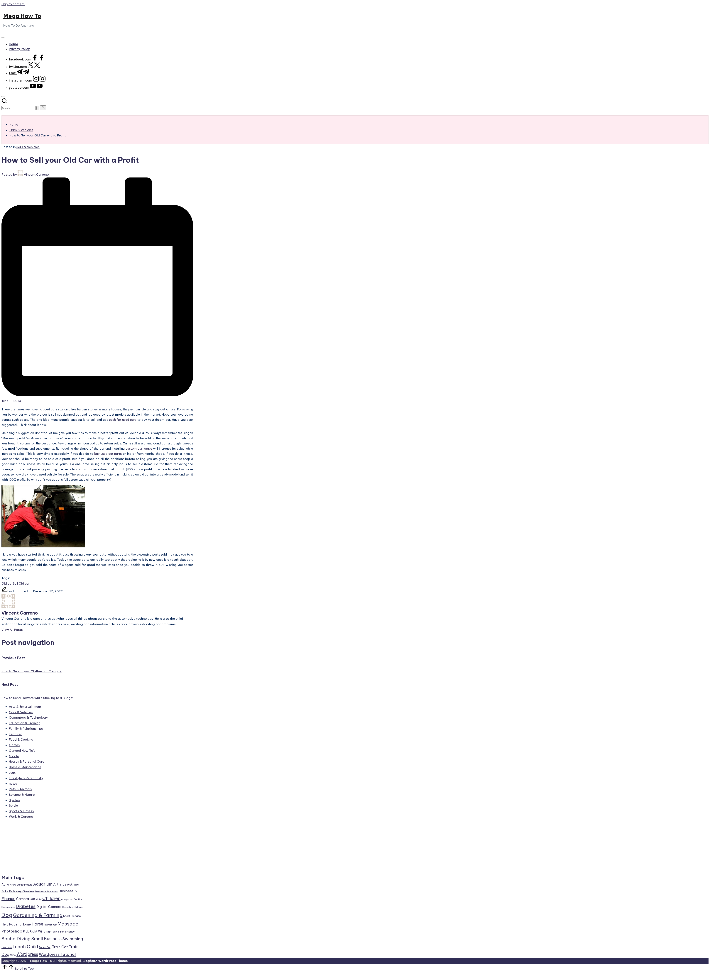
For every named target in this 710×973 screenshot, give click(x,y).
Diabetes (26, 906)
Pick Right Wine (34, 931)
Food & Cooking (21, 739)
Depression (8, 907)
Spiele (13, 805)
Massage (68, 924)
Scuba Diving (16, 939)
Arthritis (59, 884)
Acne (5, 884)
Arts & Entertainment (25, 707)
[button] (37, 108)
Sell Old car (21, 583)
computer (67, 899)
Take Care (6, 947)
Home (26, 924)
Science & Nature (22, 795)
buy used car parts (108, 454)
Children (51, 898)
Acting (13, 885)
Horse (37, 924)
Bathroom (41, 891)
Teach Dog (45, 947)
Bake (5, 891)
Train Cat (60, 947)
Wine (13, 955)
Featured (15, 734)
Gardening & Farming (37, 915)
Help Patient (11, 924)
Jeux (12, 773)
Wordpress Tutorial (57, 954)
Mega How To (22, 15)
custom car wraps (139, 448)
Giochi (14, 756)
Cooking (78, 899)
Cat (33, 899)
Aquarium (43, 884)
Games (14, 745)
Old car (7, 583)
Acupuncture (24, 884)
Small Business (46, 938)
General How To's (22, 751)
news (13, 783)
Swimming (72, 938)
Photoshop (11, 931)
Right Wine (52, 931)
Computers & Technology (28, 717)
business (52, 891)
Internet (48, 924)
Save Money (67, 931)
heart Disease (72, 916)
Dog (6, 915)
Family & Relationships (26, 729)
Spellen (14, 800)
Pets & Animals (20, 789)
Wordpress (27, 954)
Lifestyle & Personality (26, 778)
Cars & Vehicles (28, 147)
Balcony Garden (21, 891)
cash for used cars (122, 420)
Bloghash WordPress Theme (105, 961)
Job (55, 924)
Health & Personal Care (26, 761)
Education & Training (24, 723)
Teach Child (25, 947)
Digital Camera (48, 906)
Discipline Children (72, 907)
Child (39, 899)
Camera (22, 899)
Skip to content (13, 4)
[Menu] (2, 37)
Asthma (73, 884)
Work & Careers (21, 817)
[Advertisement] (42, 848)
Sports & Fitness (21, 811)
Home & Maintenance (25, 767)
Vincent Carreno (19, 613)
